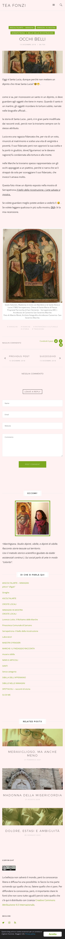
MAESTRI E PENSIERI (11, 642)
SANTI (5, 665)
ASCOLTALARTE (9, 598)
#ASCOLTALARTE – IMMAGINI (15, 583)
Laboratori (7, 636)
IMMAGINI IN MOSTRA (46, 28)
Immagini (13, 327)
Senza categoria (9, 671)
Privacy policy (30, 934)
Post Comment (32, 464)
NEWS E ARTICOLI (10, 660)
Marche (26, 327)
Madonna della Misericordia (32, 795)
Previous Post (19, 356)
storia (26, 329)
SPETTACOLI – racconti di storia (16, 689)
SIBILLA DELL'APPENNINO (14, 677)
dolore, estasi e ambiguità (32, 831)
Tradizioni (39, 329)
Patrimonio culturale (46, 327)
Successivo (48, 356)
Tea (43, 44)
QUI (53, 207)
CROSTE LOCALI (9, 604)
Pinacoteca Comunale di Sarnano (17, 625)
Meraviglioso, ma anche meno (32, 753)
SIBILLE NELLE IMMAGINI (13, 683)
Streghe (5, 592)
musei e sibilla (8, 654)
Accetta (52, 934)
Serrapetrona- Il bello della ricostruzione (33, 33)
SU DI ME (6, 694)
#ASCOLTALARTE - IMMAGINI (22, 28)
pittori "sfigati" (8, 586)
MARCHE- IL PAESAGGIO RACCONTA (18, 648)
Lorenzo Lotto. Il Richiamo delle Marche (20, 619)
